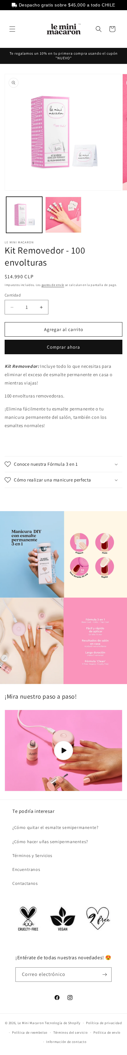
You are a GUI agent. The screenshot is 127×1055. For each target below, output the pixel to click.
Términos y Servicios (32, 855)
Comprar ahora (63, 347)
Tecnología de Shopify (62, 1023)
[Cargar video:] (63, 750)
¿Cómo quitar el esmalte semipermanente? (55, 827)
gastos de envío (53, 285)
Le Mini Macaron (31, 1023)
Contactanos (25, 883)
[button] (12, 29)
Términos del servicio (70, 1032)
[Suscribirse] (104, 974)
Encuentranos (26, 869)
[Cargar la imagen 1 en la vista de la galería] (24, 215)
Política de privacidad (104, 1023)
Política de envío (107, 1032)
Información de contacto (66, 1042)
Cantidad (13, 295)
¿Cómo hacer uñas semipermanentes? (50, 841)
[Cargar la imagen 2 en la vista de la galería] (63, 215)
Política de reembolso (29, 1032)
